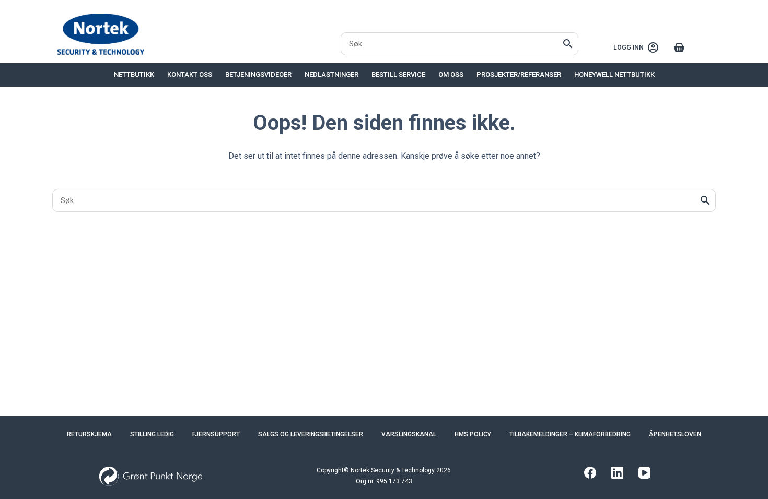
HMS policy (473, 434)
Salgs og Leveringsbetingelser (310, 434)
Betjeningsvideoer (258, 74)
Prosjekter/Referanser (518, 74)
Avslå (103, 462)
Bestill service (398, 74)
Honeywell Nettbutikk (614, 74)
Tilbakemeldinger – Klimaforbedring (570, 434)
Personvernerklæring (145, 437)
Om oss (450, 74)
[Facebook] (590, 473)
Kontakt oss (189, 74)
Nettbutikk (134, 74)
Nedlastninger (331, 74)
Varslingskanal (408, 434)
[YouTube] (644, 473)
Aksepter (53, 462)
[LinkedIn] (617, 473)
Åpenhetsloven (675, 434)
